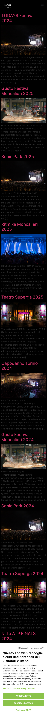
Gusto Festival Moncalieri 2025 (17, 91)
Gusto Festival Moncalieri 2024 (17, 437)
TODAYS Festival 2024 (18, 18)
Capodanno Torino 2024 (19, 366)
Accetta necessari (23, 703)
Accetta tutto (23, 696)
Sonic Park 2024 (17, 505)
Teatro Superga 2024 (22, 573)
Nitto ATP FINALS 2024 (18, 636)
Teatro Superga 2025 (22, 297)
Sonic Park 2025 (17, 156)
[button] (42, 5)
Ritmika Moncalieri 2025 (19, 227)
